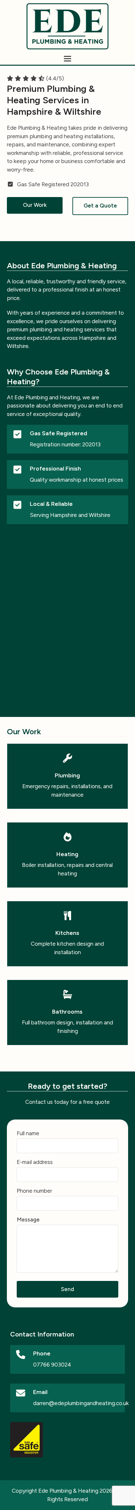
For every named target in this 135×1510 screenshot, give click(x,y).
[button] (67, 58)
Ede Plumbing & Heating (68, 1490)
